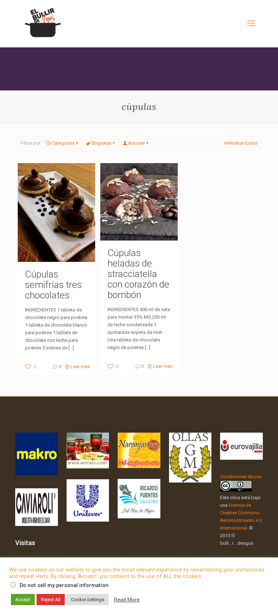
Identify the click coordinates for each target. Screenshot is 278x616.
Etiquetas (101, 143)
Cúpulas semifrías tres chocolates (53, 285)
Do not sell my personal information (64, 585)
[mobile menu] (251, 23)
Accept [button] (22, 599)
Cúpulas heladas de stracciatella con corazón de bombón (138, 273)
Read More (127, 599)
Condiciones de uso (241, 476)
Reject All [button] (50, 599)
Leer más (80, 366)
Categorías (63, 143)
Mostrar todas (242, 143)
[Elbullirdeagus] (42, 23)
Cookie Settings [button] (87, 599)
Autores (136, 143)
